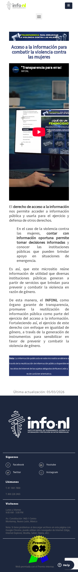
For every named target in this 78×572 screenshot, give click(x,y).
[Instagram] (41, 472)
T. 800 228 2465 (13, 494)
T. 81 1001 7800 (13, 488)
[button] (39, 16)
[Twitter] (8, 472)
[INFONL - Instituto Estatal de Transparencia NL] (16, 5)
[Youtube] (41, 465)
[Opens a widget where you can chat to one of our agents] (63, 565)
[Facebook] (8, 465)
